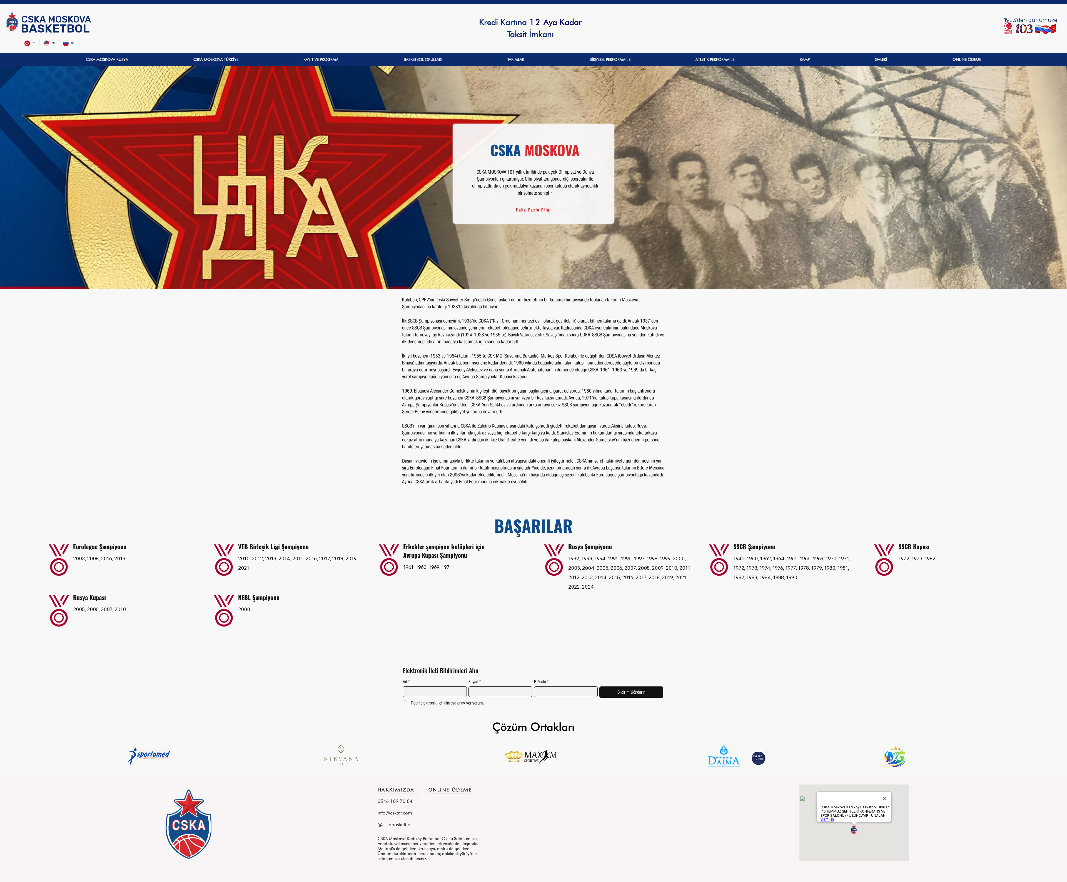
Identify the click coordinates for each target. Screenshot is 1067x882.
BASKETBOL (55, 29)
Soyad (474, 681)
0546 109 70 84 (501, 35)
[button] (107, 59)
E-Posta (541, 681)
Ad (406, 681)
